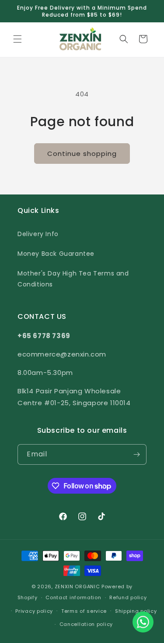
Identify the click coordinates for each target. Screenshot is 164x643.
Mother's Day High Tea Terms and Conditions (73, 279)
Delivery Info (38, 234)
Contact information (73, 597)
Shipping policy (136, 611)
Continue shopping (82, 153)
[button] (17, 39)
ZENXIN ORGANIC (77, 586)
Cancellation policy (86, 624)
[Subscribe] (136, 454)
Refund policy (128, 597)
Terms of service (84, 611)
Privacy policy (34, 611)
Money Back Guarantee (55, 253)
